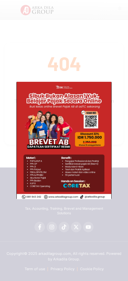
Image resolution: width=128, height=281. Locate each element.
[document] (64, 140)
